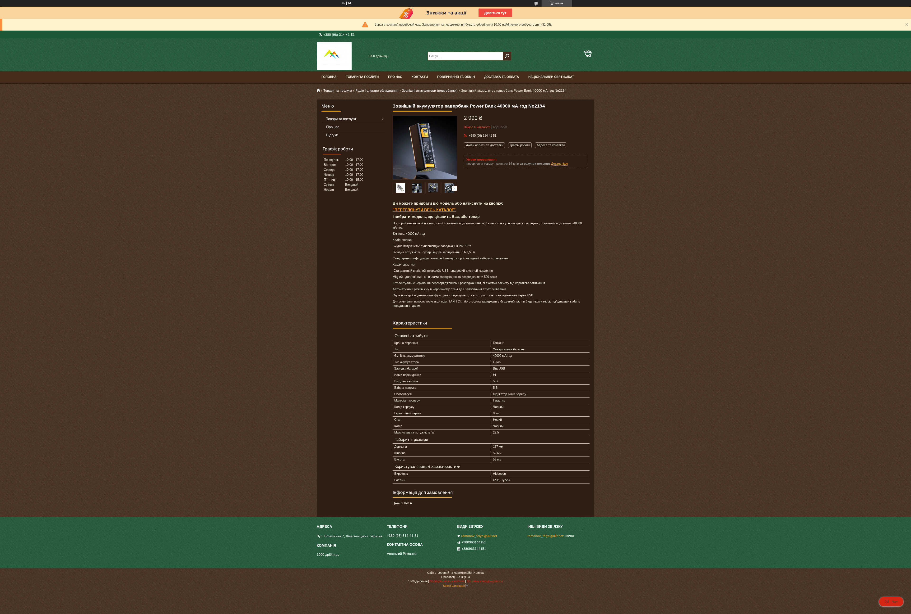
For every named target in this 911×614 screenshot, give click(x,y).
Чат (895, 602)
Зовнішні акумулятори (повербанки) (430, 90)
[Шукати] (507, 56)
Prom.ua (478, 572)
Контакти (420, 77)
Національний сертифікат (551, 77)
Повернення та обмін (456, 77)
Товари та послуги (362, 77)
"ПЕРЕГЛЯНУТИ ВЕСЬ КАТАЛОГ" (424, 210)
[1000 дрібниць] (340, 56)
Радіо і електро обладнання (377, 90)
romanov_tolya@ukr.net (479, 536)
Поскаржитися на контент (447, 581)
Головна (328, 77)
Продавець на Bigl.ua (455, 577)
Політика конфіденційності (485, 581)
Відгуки (332, 135)
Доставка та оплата (501, 77)
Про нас (395, 77)
